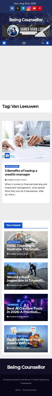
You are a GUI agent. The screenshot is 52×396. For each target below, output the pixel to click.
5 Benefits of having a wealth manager (21, 172)
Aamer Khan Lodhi (16, 180)
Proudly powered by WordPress (17, 379)
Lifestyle (11, 273)
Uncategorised (12, 166)
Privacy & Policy (30, 390)
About (18, 390)
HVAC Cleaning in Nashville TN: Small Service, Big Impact (22, 249)
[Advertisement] (26, 73)
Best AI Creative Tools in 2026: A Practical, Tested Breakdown (24, 311)
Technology (13, 305)
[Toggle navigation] (24, 43)
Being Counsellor (26, 19)
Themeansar (25, 383)
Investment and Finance (18, 336)
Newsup (42, 379)
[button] (43, 43)
